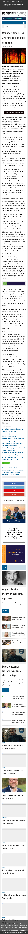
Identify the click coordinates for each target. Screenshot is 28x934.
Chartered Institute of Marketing (11, 468)
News (3, 742)
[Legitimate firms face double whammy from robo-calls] (14, 890)
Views (5, 567)
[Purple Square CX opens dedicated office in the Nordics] (6, 707)
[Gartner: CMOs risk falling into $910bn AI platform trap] (14, 915)
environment (5, 472)
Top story (4, 817)
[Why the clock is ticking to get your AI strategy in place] (6, 628)
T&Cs (8, 1)
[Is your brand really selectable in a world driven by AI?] (6, 620)
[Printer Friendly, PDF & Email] (6, 463)
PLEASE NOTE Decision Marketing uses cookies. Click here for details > (13, 5)
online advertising (15, 472)
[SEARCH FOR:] (14, 26)
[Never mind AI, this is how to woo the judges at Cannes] (6, 715)
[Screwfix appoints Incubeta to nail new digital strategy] (14, 661)
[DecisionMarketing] (14, 14)
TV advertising (15, 474)
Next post (19, 500)
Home (4, 1)
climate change (6, 470)
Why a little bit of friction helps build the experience (12, 593)
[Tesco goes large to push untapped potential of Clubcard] (14, 865)
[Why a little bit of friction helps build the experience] (14, 584)
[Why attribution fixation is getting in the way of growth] (6, 636)
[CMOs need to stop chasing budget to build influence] (6, 644)
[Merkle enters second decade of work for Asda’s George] (6, 723)
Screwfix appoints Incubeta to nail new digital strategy (11, 670)
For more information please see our (14, 932)
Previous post (10, 500)
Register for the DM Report (17, 1)
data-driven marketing (18, 470)
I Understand (22, 930)
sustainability (5, 474)
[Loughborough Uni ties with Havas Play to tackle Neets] (6, 699)
